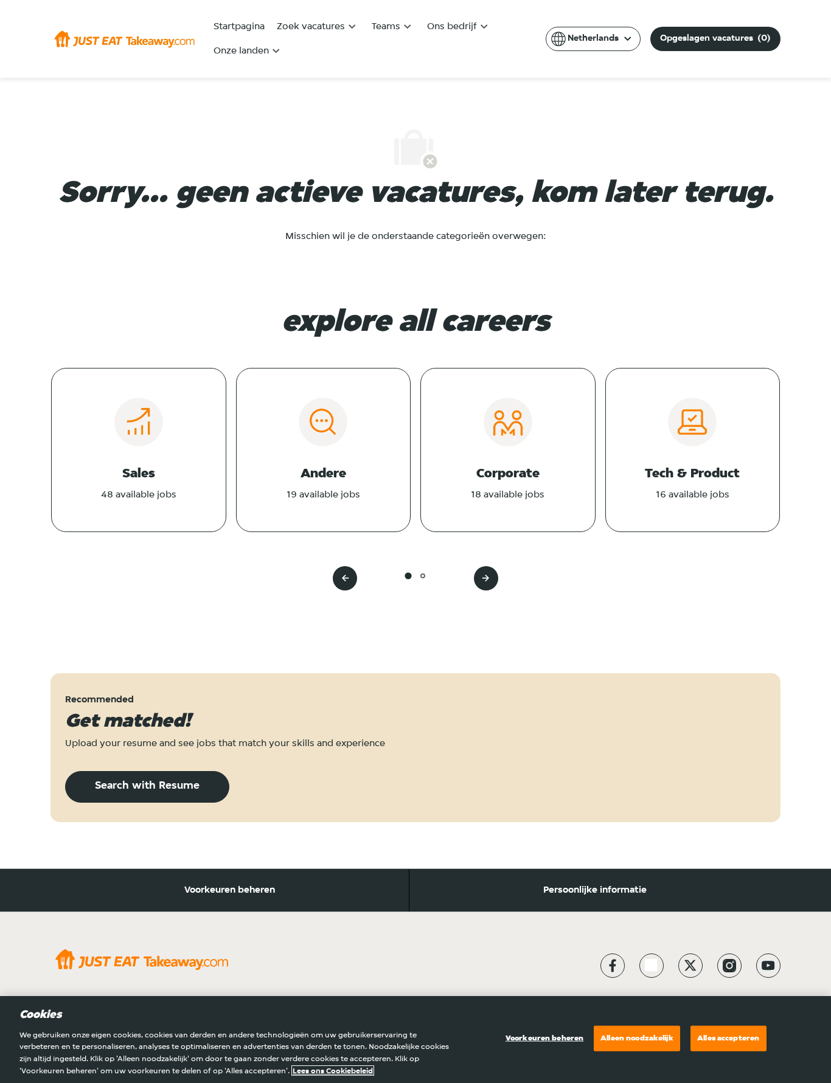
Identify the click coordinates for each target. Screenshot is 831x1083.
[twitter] (690, 965)
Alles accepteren (728, 1038)
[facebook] (612, 965)
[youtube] (768, 965)
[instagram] (729, 965)
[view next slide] (486, 578)
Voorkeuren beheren (229, 890)
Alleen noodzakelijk (636, 1038)
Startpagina (239, 27)
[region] (415, 1039)
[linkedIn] (651, 965)
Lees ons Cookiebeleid (333, 1070)
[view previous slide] (345, 578)
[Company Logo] (124, 39)
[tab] (408, 575)
